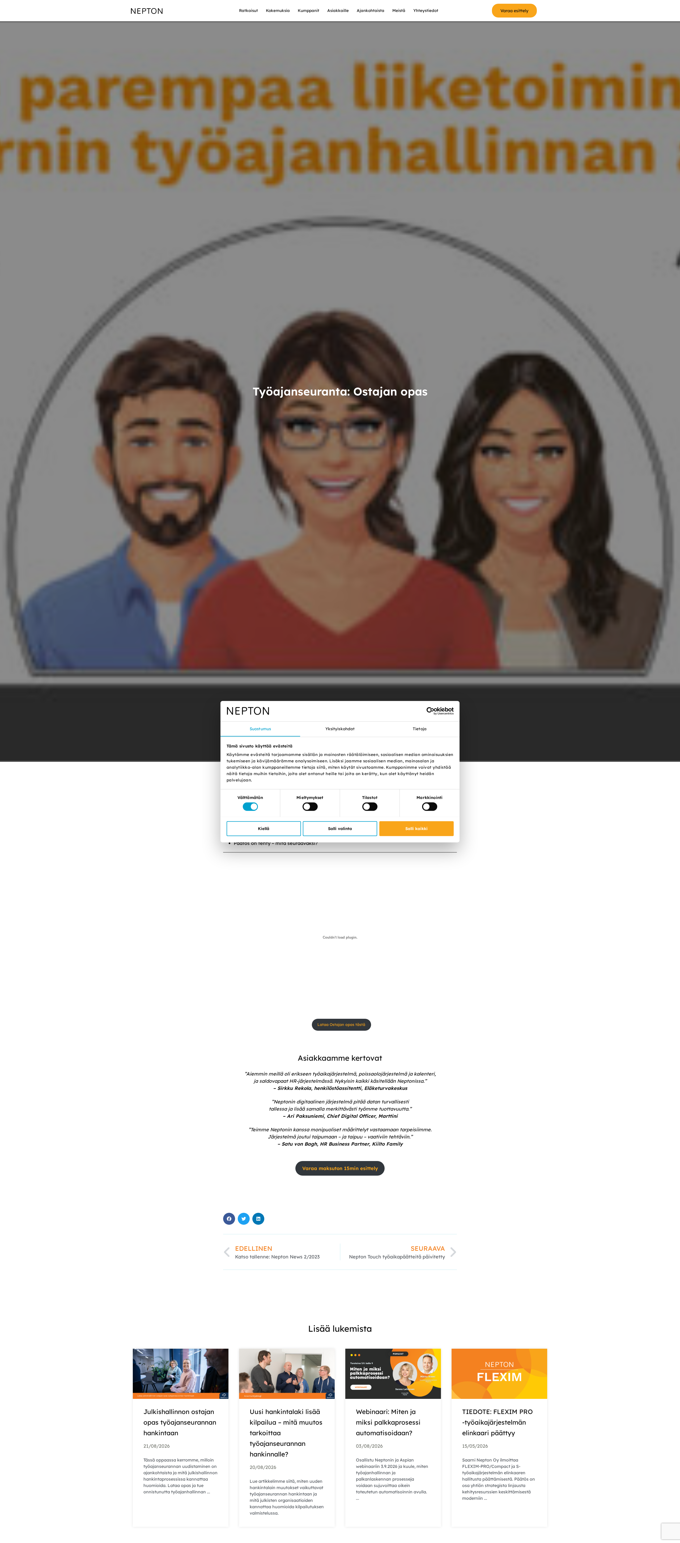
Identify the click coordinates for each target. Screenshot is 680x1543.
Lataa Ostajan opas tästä (341, 1024)
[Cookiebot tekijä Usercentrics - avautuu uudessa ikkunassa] (430, 711)
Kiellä (263, 828)
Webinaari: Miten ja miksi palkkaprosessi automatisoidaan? (388, 1422)
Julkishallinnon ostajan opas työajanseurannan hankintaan (179, 1422)
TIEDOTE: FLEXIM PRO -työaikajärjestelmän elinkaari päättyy (497, 1422)
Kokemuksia (278, 10)
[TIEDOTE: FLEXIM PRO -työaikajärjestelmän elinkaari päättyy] (499, 1373)
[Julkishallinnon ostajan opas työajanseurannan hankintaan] (180, 1373)
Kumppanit (308, 10)
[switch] (310, 806)
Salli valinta (340, 828)
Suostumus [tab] (260, 728)
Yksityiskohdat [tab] (340, 728)
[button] (229, 1219)
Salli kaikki (416, 828)
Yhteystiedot (425, 10)
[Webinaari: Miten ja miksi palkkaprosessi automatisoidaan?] (393, 1373)
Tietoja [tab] (420, 728)
